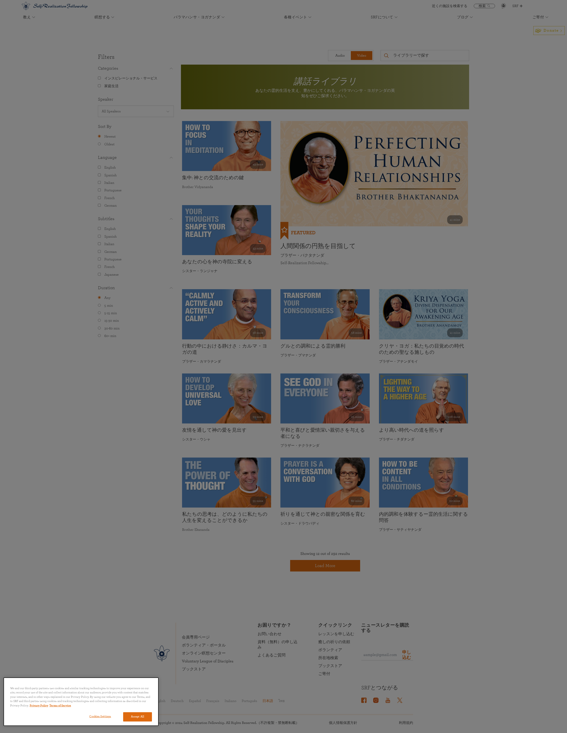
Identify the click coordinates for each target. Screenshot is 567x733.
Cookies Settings (100, 716)
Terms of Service (60, 705)
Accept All (137, 716)
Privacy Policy (39, 705)
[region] (81, 701)
